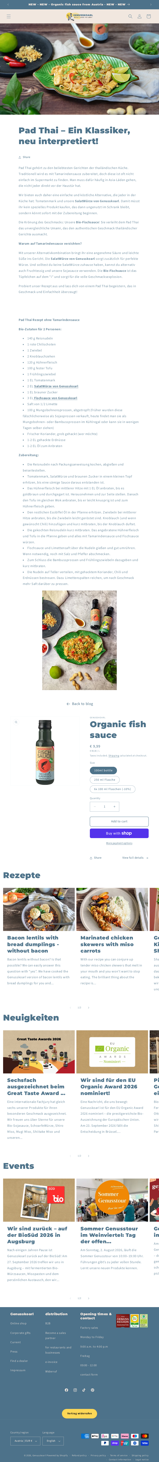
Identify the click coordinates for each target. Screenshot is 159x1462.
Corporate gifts (20, 1333)
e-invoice (51, 1362)
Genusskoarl (39, 1455)
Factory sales (89, 1328)
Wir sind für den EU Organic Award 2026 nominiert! (109, 1086)
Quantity (95, 798)
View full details (133, 858)
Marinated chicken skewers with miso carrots (107, 944)
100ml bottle (103, 770)
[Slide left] (70, 1007)
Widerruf (51, 1372)
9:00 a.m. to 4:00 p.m (94, 1347)
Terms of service (119, 1455)
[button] (8, 16)
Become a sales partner (55, 1335)
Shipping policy (140, 1455)
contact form (89, 1375)
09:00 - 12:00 (88, 1365)
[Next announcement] (150, 4)
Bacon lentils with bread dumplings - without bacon (33, 944)
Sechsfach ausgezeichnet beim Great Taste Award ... (36, 1086)
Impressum (17, 1370)
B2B (48, 1323)
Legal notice (142, 1459)
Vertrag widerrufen (79, 1413)
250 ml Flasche (104, 780)
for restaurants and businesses (58, 1350)
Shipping (113, 755)
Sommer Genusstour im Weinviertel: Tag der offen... (109, 1235)
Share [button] (26, 157)
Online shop (18, 1323)
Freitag (85, 1356)
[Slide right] (88, 1007)
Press (14, 1352)
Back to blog (82, 703)
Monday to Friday (92, 1337)
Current (15, 1342)
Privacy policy (98, 1455)
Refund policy (79, 1455)
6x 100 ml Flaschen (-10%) (112, 789)
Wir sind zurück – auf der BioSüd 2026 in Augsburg (37, 1235)
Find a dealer (19, 1361)
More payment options (119, 843)
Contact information (120, 1459)
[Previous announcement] (8, 4)
